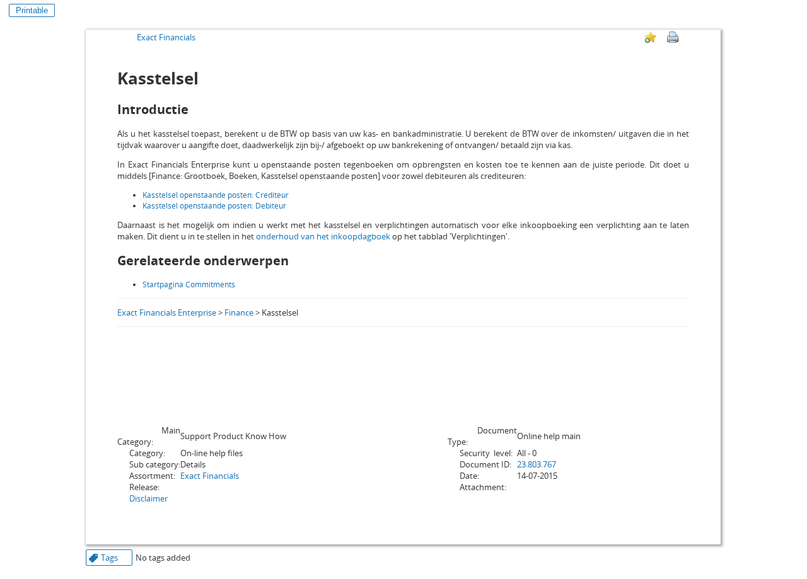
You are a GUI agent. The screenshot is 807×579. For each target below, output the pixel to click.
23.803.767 (536, 464)
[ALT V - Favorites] (650, 37)
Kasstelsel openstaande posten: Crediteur (215, 195)
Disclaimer (148, 498)
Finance (238, 312)
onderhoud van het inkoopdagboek (323, 236)
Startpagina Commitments (188, 284)
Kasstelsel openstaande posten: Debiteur (214, 205)
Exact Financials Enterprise (166, 312)
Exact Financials (166, 37)
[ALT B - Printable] (672, 37)
